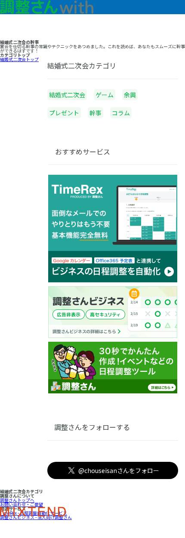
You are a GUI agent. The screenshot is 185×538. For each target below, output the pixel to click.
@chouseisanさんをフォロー (118, 470)
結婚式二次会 (67, 94)
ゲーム (105, 94)
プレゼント (64, 112)
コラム (121, 112)
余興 (130, 94)
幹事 (95, 112)
